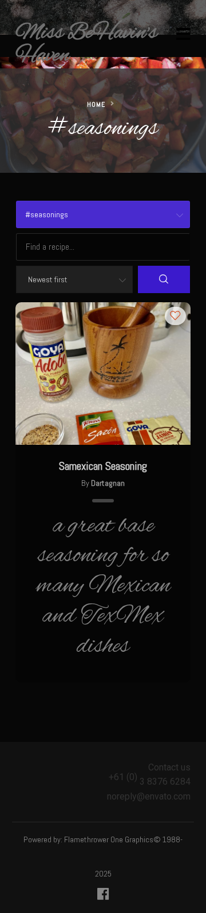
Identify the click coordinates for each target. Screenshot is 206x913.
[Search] (164, 279)
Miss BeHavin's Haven (86, 44)
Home (96, 104)
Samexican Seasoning (103, 465)
